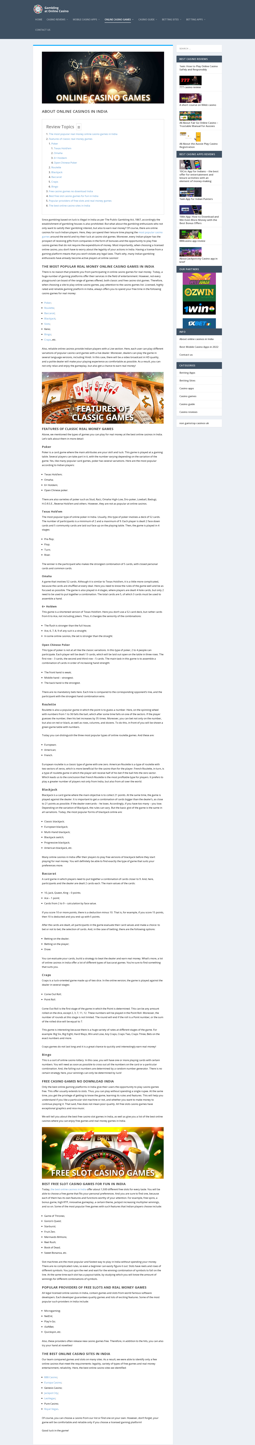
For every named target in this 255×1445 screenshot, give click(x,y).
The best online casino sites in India (69, 205)
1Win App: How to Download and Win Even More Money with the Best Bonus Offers (199, 220)
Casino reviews (56, 19)
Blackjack (56, 172)
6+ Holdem (60, 158)
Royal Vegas (51, 1409)
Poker (54, 143)
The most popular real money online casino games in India (83, 134)
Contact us (42, 30)
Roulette (56, 167)
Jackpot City (51, 1393)
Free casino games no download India (71, 191)
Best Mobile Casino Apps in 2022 (198, 347)
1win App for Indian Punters (196, 199)
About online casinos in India (196, 339)
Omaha (58, 153)
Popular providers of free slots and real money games (80, 200)
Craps (55, 181)
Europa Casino (52, 1382)
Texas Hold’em (62, 148)
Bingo (55, 186)
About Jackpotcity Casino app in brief (198, 260)
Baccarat (56, 177)
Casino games (187, 396)
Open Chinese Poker (65, 162)
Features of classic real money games (70, 139)
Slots (47, 323)
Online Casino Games (118, 19)
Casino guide (146, 19)
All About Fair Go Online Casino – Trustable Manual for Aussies (198, 124)
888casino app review (192, 241)
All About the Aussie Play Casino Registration (198, 145)
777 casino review (190, 87)
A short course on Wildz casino (197, 105)
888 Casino (50, 1377)
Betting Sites (170, 19)
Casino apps (186, 388)
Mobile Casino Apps (85, 19)
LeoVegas (49, 1398)
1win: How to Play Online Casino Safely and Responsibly (198, 68)
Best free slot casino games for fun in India (73, 196)
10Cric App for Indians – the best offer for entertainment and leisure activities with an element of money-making (199, 176)
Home (38, 19)
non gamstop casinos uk (194, 423)
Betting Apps (194, 19)
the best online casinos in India (68, 1189)
